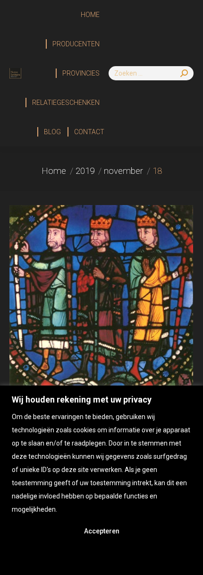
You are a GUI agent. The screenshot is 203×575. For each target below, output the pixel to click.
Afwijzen (101, 556)
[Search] (184, 73)
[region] (101, 480)
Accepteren (101, 531)
